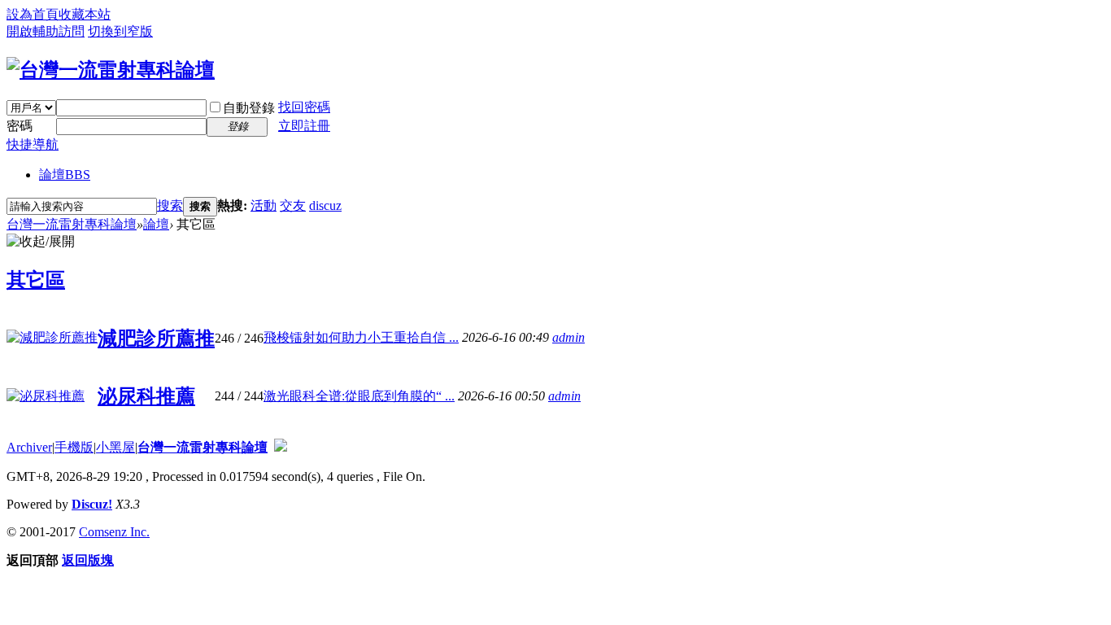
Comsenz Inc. (114, 532)
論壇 (64, 174)
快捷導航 (33, 144)
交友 (293, 205)
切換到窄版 (120, 31)
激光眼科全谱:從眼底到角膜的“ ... (359, 396)
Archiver (29, 447)
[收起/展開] (41, 242)
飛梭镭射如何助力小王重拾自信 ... (361, 337)
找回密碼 (304, 107)
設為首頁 (33, 14)
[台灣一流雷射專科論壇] (111, 70)
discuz (325, 205)
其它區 (36, 280)
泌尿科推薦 (146, 396)
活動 (264, 205)
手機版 (74, 447)
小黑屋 (115, 447)
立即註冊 (304, 126)
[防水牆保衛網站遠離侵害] (280, 447)
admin (568, 337)
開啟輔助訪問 (46, 31)
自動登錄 (249, 108)
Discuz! (92, 504)
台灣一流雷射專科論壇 (72, 224)
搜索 (170, 205)
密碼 (20, 126)
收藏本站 (85, 14)
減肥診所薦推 (156, 338)
